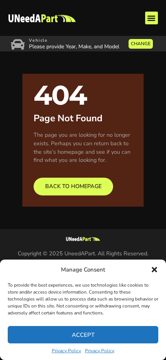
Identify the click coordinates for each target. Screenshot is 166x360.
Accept (83, 335)
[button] (154, 269)
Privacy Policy (66, 351)
